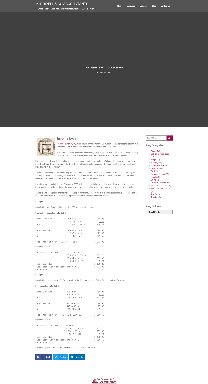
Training (154, 197)
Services (143, 6)
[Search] (170, 138)
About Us (155, 151)
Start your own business (161, 188)
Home (120, 6)
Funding (154, 162)
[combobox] (156, 138)
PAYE (153, 171)
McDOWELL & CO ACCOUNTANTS (61, 4)
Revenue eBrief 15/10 (66, 144)
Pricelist (154, 177)
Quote (153, 180)
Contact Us (165, 6)
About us (131, 6)
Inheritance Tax (157, 165)
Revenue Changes (158, 183)
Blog (154, 6)
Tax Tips (154, 194)
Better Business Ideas (160, 154)
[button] (43, 357)
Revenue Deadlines (159, 185)
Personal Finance (158, 174)
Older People (156, 168)
